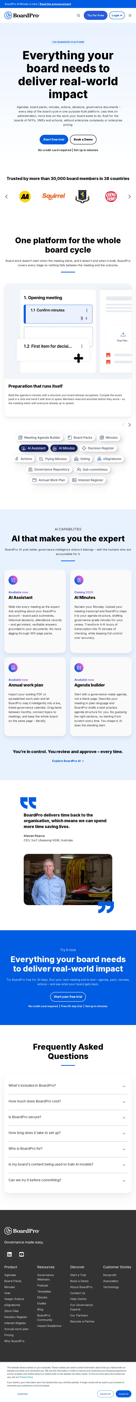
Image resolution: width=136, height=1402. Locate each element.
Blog (40, 1309)
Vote (7, 1293)
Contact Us (77, 1293)
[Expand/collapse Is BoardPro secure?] (124, 1117)
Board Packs (12, 1281)
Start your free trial (68, 996)
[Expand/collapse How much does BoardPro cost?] (124, 1102)
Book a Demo (83, 139)
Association (110, 1281)
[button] (78, 15)
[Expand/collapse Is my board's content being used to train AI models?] (124, 1165)
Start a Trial (78, 1275)
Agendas (10, 1275)
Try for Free (95, 15)
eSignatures (12, 1305)
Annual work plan (16, 1329)
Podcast (42, 1285)
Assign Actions (14, 1299)
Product (10, 1267)
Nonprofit (109, 1275)
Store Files (11, 1311)
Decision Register (15, 1317)
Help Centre (78, 1299)
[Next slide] (130, 197)
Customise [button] (22, 1393)
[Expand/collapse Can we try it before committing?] (124, 1180)
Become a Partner (82, 1321)
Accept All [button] (123, 1393)
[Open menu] (130, 15)
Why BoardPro (14, 1341)
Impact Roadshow (49, 1326)
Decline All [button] (105, 1393)
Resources (46, 1267)
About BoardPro (81, 1287)
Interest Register (15, 1323)
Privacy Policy (26, 1376)
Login (115, 15)
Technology (111, 1287)
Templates (44, 1291)
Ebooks (42, 1297)
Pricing (8, 1335)
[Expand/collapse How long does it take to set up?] (124, 1133)
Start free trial (53, 139)
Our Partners (79, 1315)
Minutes (9, 1287)
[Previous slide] (6, 197)
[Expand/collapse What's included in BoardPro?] (124, 1086)
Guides (41, 1303)
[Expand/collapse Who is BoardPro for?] (124, 1149)
